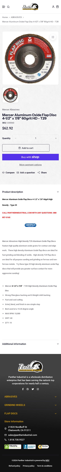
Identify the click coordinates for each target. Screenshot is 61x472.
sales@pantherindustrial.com (22, 435)
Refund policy (14, 466)
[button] (3, 7)
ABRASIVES (16, 17)
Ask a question (27, 172)
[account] (53, 6)
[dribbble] (28, 389)
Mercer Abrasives (11, 109)
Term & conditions (44, 466)
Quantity (6, 138)
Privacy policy (28, 466)
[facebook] (23, 389)
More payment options (30, 164)
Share (44, 172)
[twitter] (33, 389)
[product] (53, 37)
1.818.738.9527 (16, 439)
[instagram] (38, 389)
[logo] (30, 6)
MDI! (47, 460)
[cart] (57, 6)
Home (5, 17)
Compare (10, 172)
